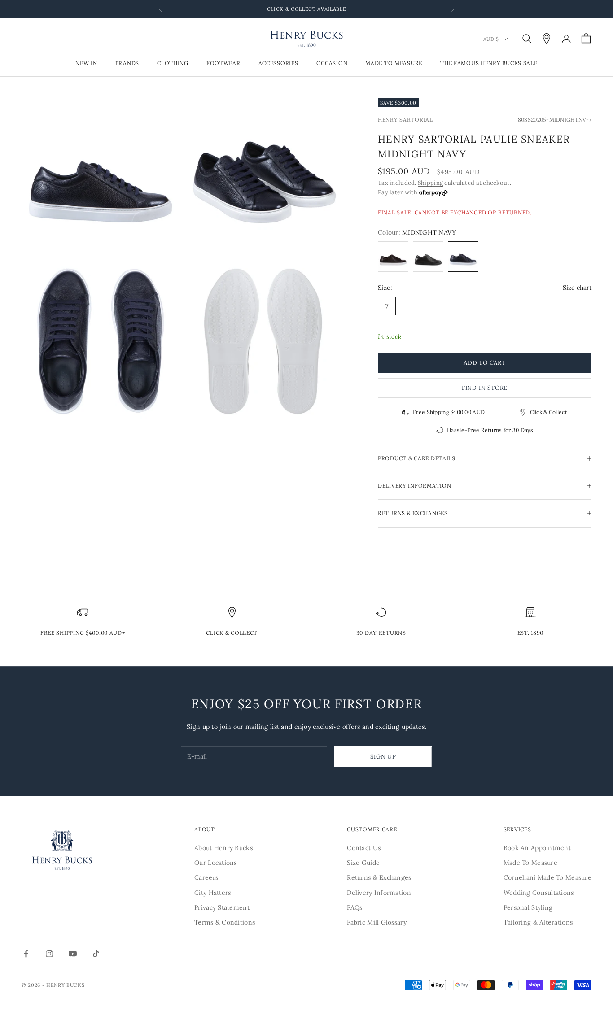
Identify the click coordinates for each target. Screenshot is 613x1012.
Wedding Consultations (539, 893)
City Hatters (212, 893)
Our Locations (215, 863)
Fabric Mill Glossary (377, 922)
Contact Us (364, 848)
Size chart (577, 288)
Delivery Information (379, 893)
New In (86, 63)
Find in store (485, 388)
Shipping (430, 183)
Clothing (172, 63)
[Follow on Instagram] (49, 953)
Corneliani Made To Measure (547, 877)
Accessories (278, 63)
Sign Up (383, 756)
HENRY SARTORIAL (405, 119)
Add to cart (485, 362)
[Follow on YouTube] (72, 953)
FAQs (354, 907)
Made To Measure (393, 63)
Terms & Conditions (224, 922)
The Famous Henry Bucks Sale (488, 63)
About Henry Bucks (223, 848)
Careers (206, 877)
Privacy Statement (222, 907)
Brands (127, 63)
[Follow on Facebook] (26, 953)
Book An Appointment (537, 848)
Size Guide (363, 863)
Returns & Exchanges (379, 877)
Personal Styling (528, 907)
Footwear (223, 63)
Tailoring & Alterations (538, 922)
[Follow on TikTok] (96, 953)
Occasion (332, 63)
